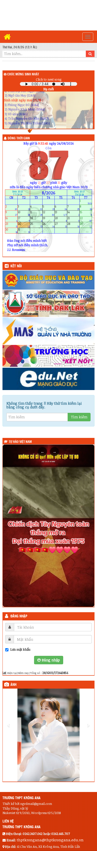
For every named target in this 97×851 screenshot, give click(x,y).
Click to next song (48, 79)
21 (73, 219)
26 (49, 225)
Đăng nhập (18, 616)
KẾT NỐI (16, 266)
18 (36, 219)
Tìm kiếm (79, 417)
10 (24, 213)
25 (36, 225)
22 (86, 219)
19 (49, 219)
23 (11, 225)
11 (36, 213)
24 (24, 225)
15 (86, 213)
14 (73, 213)
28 (73, 225)
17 (24, 219)
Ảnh (13, 685)
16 (11, 219)
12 (49, 213)
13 (61, 213)
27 (61, 225)
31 (24, 231)
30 (11, 231)
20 (61, 219)
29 (86, 225)
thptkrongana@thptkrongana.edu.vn (50, 839)
